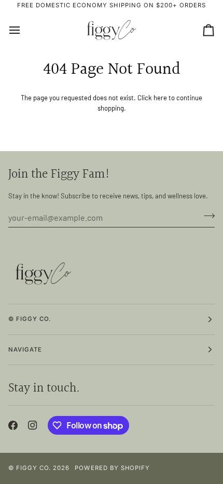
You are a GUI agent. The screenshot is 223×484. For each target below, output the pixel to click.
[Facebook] (13, 425)
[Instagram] (32, 425)
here (160, 97)
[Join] (206, 216)
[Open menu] (23, 30)
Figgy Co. (33, 468)
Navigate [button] (25, 349)
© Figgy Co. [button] (29, 318)
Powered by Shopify (112, 468)
